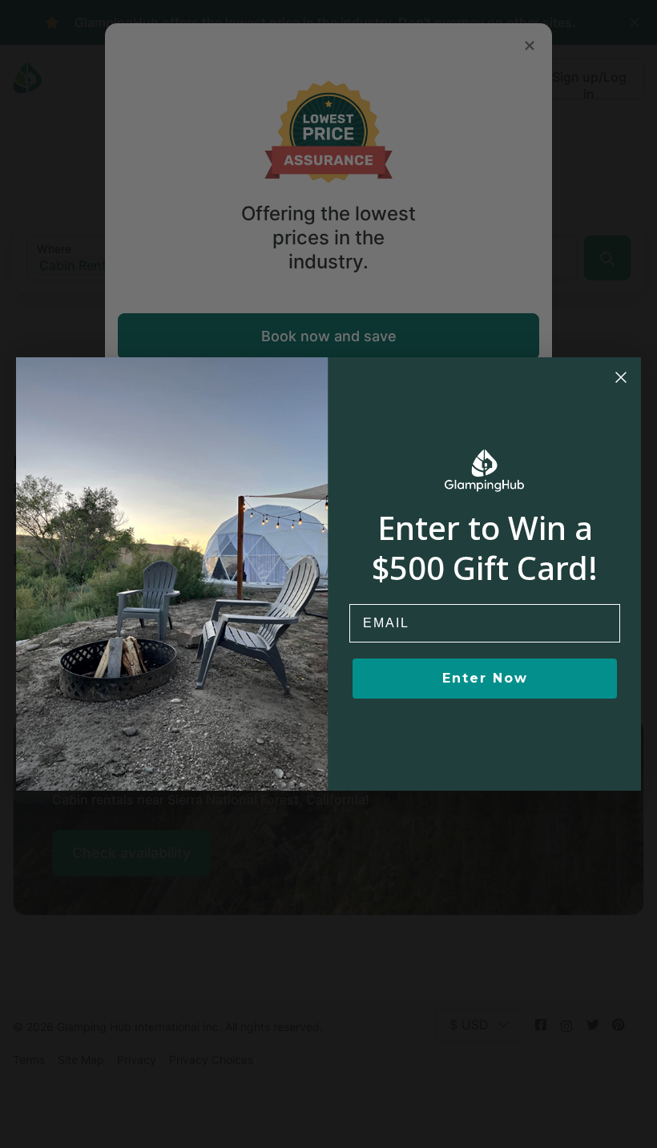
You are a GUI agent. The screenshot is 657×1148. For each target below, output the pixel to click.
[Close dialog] (621, 377)
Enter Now (485, 678)
